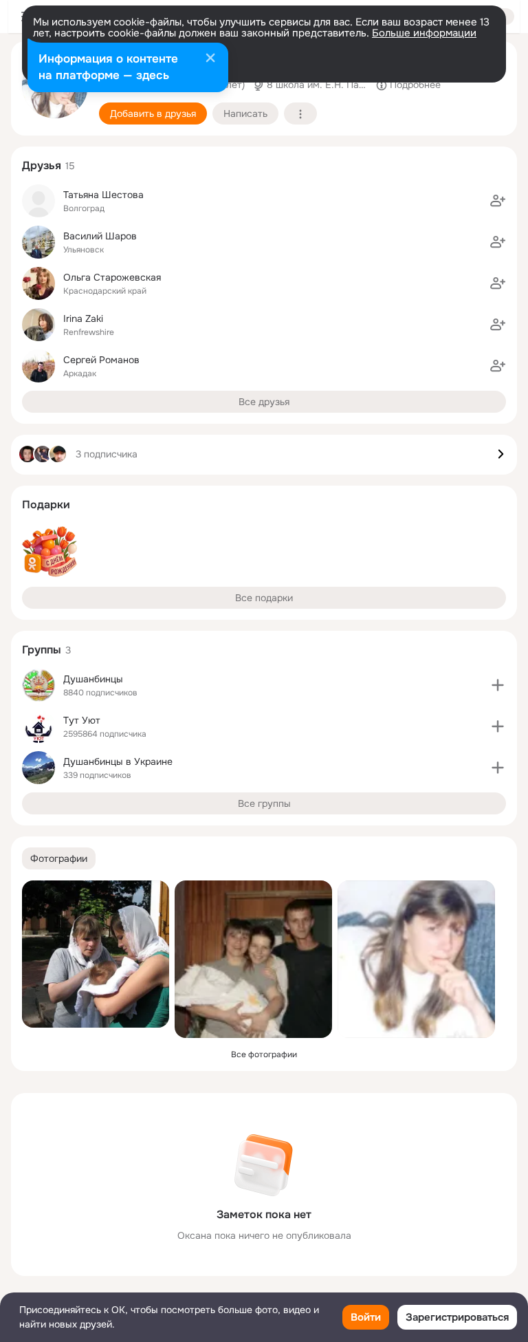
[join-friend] (498, 201)
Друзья (41, 165)
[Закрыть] (210, 59)
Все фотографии (264, 1054)
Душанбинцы (93, 679)
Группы (41, 649)
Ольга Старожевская (112, 277)
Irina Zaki (83, 318)
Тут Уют (81, 720)
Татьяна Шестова (103, 194)
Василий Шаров (100, 236)
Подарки (46, 504)
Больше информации (424, 33)
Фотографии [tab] (58, 858)
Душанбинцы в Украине (118, 761)
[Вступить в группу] (498, 685)
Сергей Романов (101, 360)
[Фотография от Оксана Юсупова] (416, 959)
